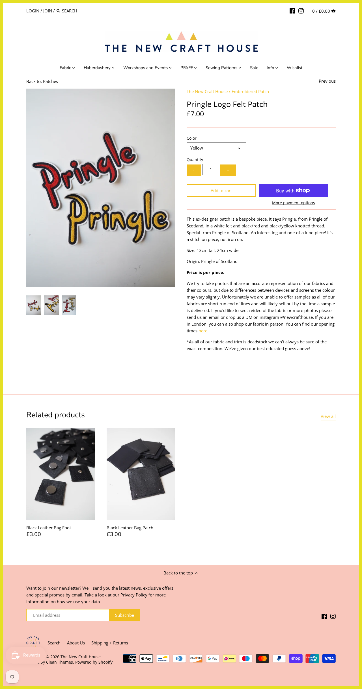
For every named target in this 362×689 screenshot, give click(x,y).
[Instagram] (301, 10)
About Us (76, 643)
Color (192, 138)
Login (32, 11)
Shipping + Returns (109, 643)
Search (54, 643)
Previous (327, 81)
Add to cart (221, 190)
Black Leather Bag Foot (48, 527)
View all (328, 416)
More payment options (293, 203)
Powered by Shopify (94, 662)
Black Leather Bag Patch (130, 527)
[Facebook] (292, 10)
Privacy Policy (133, 595)
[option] (33, 305)
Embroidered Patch (250, 91)
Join (47, 11)
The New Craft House (207, 91)
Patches (50, 81)
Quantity (195, 159)
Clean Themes (59, 662)
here (203, 330)
